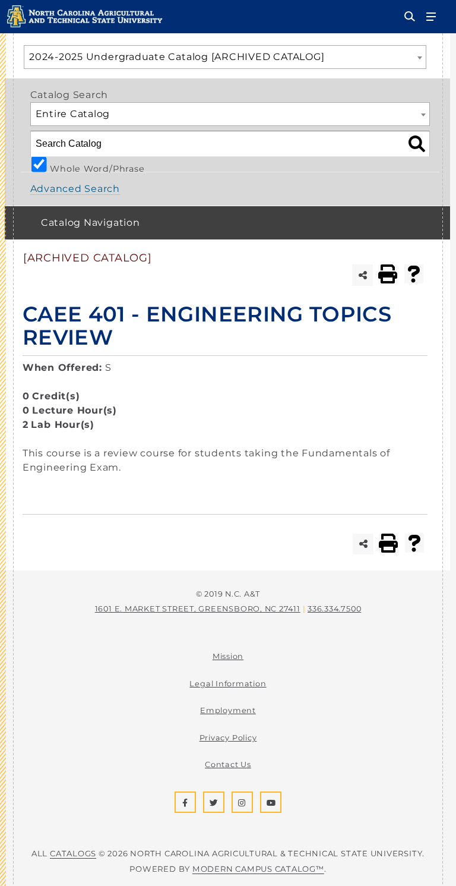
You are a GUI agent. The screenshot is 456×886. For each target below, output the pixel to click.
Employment (228, 710)
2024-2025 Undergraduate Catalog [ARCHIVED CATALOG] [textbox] (176, 56)
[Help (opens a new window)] (413, 273)
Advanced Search (75, 188)
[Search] (416, 139)
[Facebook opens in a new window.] (185, 802)
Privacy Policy (228, 737)
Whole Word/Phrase (97, 167)
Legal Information (227, 683)
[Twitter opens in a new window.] (213, 802)
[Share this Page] (362, 274)
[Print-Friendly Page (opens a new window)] (387, 273)
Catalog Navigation (90, 222)
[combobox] (225, 57)
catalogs (73, 853)
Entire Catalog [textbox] (73, 113)
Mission (228, 656)
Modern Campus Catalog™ (258, 869)
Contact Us (228, 764)
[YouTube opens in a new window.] (270, 802)
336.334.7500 (334, 608)
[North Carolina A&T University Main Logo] (85, 24)
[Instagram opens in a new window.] (242, 802)
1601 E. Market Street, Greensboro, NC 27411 (197, 608)
